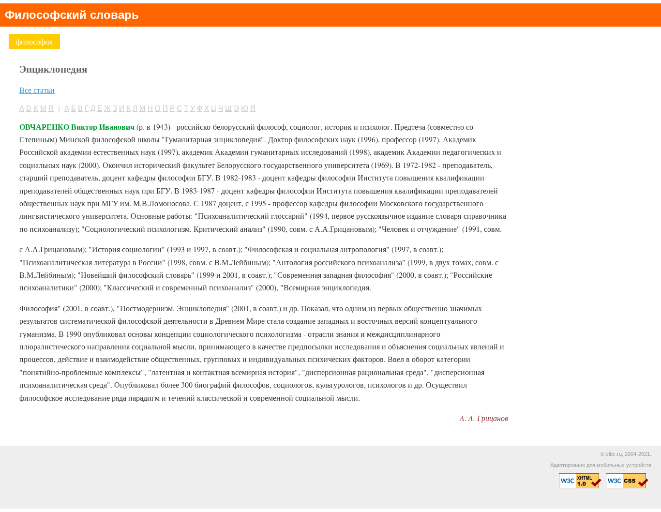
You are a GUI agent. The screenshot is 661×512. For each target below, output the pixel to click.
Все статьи (37, 90)
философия (34, 41)
